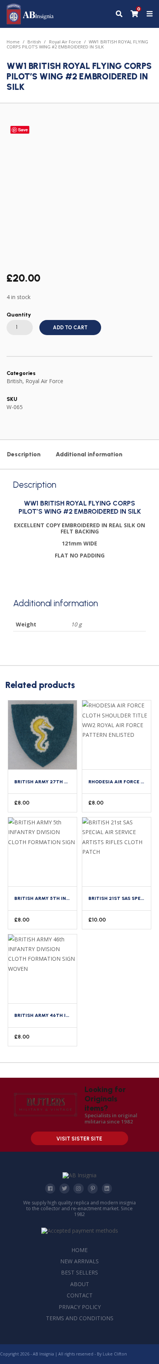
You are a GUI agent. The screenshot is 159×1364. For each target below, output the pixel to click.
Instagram (78, 1188)
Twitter (64, 1188)
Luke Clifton (115, 1354)
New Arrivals (79, 1261)
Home (13, 42)
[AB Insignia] (30, 22)
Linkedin (107, 1188)
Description (24, 454)
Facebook (50, 1188)
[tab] (23, 454)
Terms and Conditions (79, 1318)
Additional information (89, 454)
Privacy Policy (80, 1307)
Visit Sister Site (79, 1139)
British (34, 42)
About (79, 1284)
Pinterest (93, 1188)
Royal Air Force (65, 42)
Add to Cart (70, 327)
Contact (80, 1295)
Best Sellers (79, 1272)
